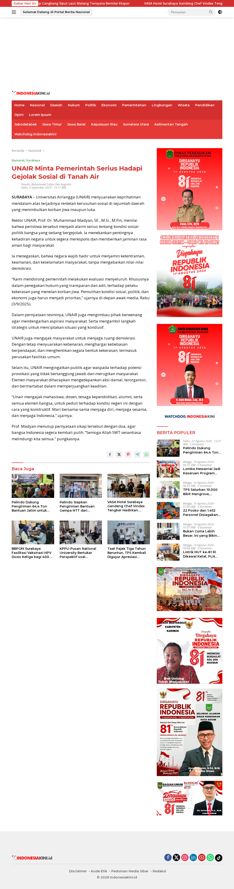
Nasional (37, 105)
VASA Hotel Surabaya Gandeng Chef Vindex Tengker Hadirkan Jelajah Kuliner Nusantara (126, 506)
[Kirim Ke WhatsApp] (146, 454)
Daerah (56, 105)
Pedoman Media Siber (130, 871)
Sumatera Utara (136, 124)
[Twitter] (176, 858)
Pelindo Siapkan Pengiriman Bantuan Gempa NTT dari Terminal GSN (77, 506)
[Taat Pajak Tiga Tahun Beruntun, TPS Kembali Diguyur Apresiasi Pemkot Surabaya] (128, 532)
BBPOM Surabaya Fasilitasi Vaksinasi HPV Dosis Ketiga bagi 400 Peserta (31, 553)
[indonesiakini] (31, 93)
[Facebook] (168, 858)
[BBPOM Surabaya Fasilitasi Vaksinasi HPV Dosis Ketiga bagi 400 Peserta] (33, 532)
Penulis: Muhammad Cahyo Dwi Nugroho (46, 184)
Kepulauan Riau (104, 124)
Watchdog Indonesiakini (35, 134)
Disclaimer (78, 871)
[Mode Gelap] (220, 12)
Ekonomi (109, 105)
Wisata (184, 105)
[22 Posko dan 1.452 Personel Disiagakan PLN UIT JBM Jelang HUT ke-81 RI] (168, 510)
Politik (90, 105)
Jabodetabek (25, 124)
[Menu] (15, 12)
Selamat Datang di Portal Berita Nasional (56, 12)
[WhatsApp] (210, 858)
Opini (19, 115)
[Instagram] (185, 858)
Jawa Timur (52, 124)
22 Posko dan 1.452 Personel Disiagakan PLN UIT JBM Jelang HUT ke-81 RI (200, 512)
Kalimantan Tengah (171, 124)
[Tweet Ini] (119, 454)
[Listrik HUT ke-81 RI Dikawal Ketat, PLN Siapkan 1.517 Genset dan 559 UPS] (168, 552)
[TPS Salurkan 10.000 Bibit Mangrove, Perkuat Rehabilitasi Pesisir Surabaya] (168, 489)
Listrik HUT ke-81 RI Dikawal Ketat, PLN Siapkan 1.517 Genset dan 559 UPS (200, 554)
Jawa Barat (76, 124)
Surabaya (33, 160)
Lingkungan (162, 105)
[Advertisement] (117, 54)
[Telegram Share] (137, 454)
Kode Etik (99, 871)
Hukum (74, 105)
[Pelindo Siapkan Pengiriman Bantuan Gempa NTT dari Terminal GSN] (81, 486)
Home (19, 105)
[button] (210, 12)
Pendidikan (205, 105)
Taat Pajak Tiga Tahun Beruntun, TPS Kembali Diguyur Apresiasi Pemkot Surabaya (126, 553)
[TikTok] (218, 858)
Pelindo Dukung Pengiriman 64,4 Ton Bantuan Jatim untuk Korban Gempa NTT (29, 506)
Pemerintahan (134, 105)
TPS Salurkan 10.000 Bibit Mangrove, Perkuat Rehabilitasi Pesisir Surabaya (200, 492)
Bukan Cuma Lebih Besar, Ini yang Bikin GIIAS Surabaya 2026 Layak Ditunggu (200, 533)
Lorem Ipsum (40, 115)
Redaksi (159, 871)
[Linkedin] (193, 858)
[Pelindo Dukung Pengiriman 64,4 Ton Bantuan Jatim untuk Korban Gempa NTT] (33, 486)
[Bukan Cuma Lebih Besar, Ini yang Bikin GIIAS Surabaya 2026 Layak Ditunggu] (168, 531)
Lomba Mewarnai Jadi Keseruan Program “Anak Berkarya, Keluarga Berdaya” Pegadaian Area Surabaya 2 (201, 471)
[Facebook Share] (109, 454)
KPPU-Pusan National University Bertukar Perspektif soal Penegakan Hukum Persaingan (78, 553)
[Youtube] (201, 858)
